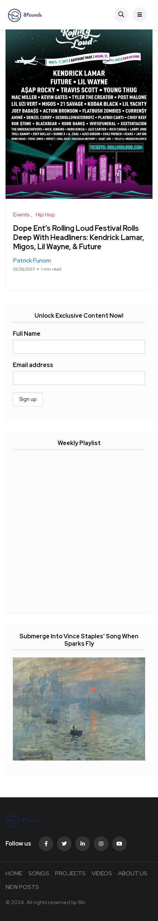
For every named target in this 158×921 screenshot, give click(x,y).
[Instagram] (101, 843)
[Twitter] (64, 843)
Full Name (26, 334)
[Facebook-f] (46, 843)
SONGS (38, 873)
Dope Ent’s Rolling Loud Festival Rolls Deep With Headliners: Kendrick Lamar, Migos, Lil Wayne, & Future (78, 237)
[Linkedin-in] (82, 843)
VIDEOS (101, 873)
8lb (81, 902)
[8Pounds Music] (25, 14)
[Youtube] (119, 843)
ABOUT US (132, 873)
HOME (14, 873)
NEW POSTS (22, 887)
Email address (33, 365)
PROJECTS (70, 873)
